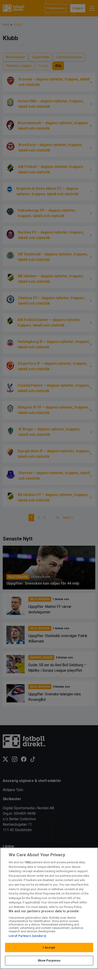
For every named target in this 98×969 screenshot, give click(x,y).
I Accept (49, 947)
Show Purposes (49, 960)
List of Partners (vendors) (27, 936)
